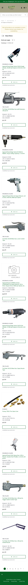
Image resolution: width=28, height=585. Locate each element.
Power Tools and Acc (10, 20)
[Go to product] (14, 55)
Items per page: (5, 40)
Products (2, 20)
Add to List (15, 82)
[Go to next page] (23, 568)
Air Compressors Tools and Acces (6, 22)
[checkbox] (2, 36)
